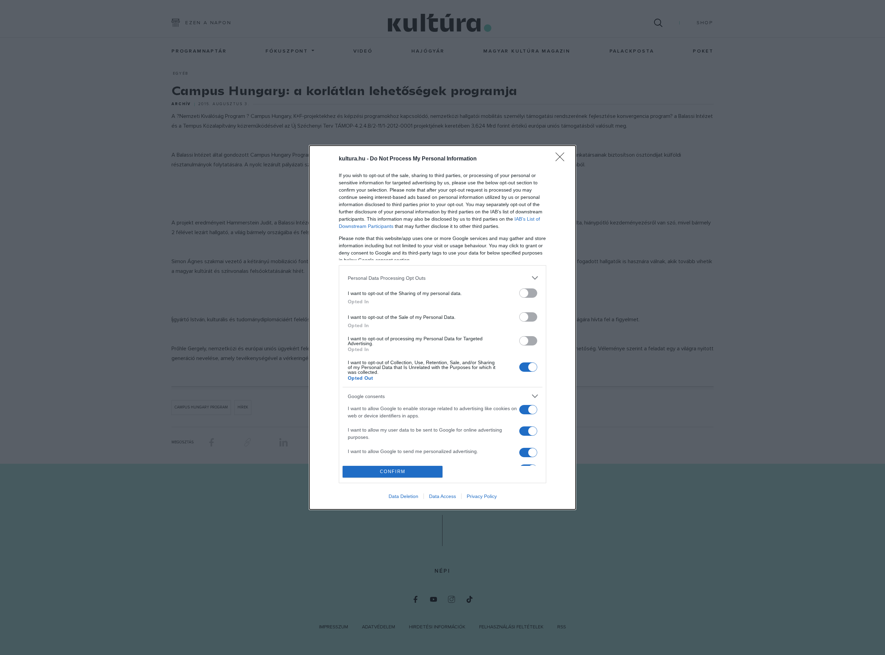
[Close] (562, 159)
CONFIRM (393, 471)
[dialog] (442, 327)
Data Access (442, 496)
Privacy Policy (482, 496)
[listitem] (442, 278)
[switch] (528, 293)
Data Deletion (403, 496)
